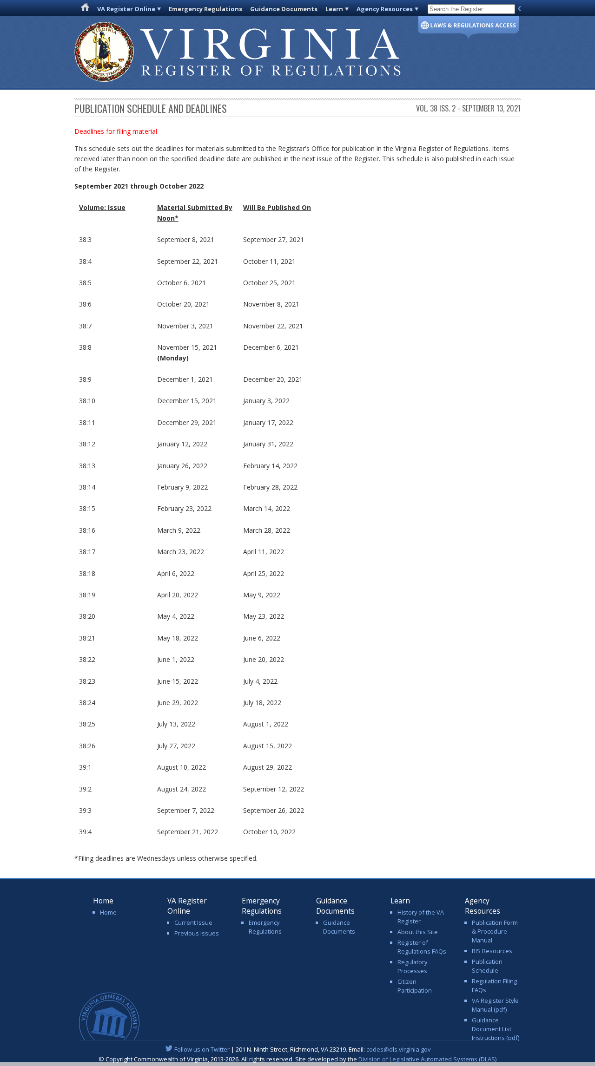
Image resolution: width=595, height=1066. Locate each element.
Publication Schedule (487, 965)
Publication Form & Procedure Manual (495, 931)
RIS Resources (492, 951)
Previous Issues (196, 933)
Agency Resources (385, 9)
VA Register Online (126, 9)
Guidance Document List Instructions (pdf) (495, 1029)
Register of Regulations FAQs (421, 946)
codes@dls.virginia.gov (398, 1049)
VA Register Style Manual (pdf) (495, 1005)
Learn (334, 9)
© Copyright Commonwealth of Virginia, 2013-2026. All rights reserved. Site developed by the (297, 1059)
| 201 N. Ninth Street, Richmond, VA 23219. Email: (302, 1049)
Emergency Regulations (205, 9)
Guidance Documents (283, 9)
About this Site (417, 932)
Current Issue (193, 922)
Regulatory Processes (412, 966)
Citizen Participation (414, 985)
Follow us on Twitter (202, 1049)
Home (108, 912)
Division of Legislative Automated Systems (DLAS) (427, 1059)
